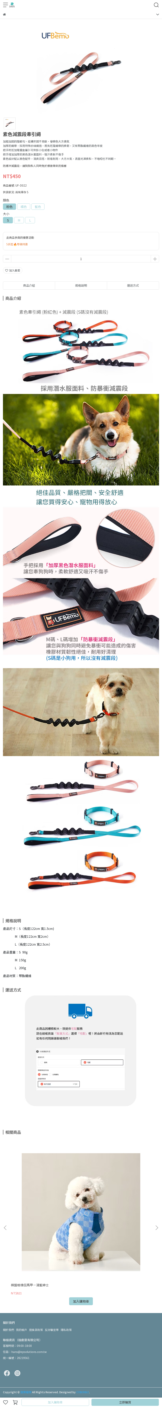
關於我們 (8, 1330)
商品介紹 (29, 285)
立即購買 (125, 1402)
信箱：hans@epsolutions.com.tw (25, 1352)
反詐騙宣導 (52, 1330)
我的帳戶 (21, 1330)
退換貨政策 (36, 1330)
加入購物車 (55, 1402)
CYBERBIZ (82, 1392)
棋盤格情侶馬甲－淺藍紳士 (30, 1285)
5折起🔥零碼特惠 (17, 244)
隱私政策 (66, 1330)
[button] (156, 1227)
